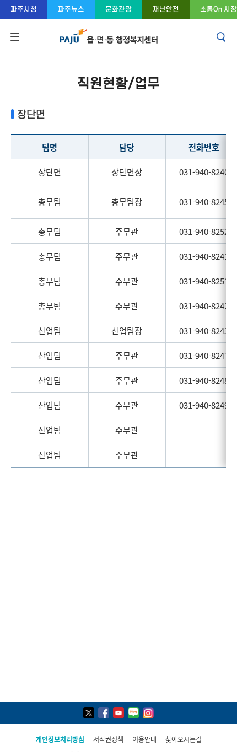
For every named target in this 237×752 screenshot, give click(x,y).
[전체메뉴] (14, 37)
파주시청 (23, 9)
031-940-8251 (204, 281)
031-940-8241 (204, 256)
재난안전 (166, 9)
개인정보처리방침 (60, 739)
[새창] (88, 712)
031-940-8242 (204, 305)
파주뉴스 (71, 9)
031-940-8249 (204, 405)
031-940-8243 (204, 330)
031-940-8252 (204, 231)
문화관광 (118, 9)
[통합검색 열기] (222, 37)
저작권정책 (108, 739)
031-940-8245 (204, 201)
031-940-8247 (204, 355)
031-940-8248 (204, 380)
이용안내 (144, 739)
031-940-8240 (204, 172)
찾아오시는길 (183, 739)
